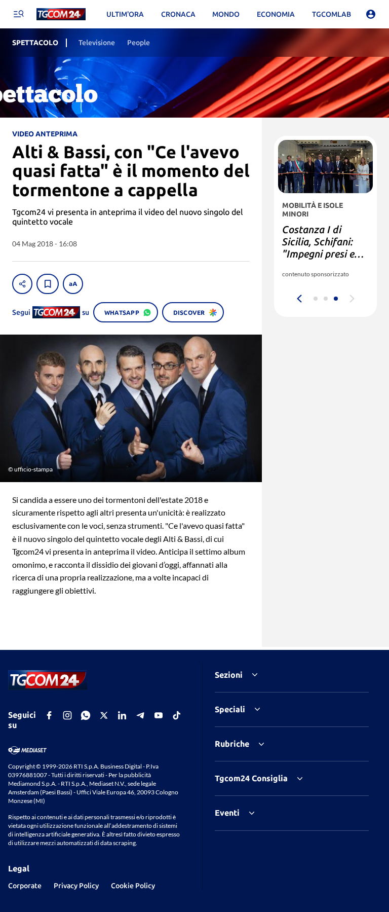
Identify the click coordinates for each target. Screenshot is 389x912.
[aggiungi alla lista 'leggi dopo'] (47, 284)
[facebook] (49, 715)
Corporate (25, 886)
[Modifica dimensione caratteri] (73, 284)
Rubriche (232, 743)
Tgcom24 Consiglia (251, 778)
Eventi (227, 812)
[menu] (18, 14)
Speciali (230, 709)
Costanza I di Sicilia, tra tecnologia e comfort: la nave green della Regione (319, 260)
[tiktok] (177, 715)
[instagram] (67, 715)
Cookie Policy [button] (133, 886)
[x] (104, 715)
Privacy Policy (76, 886)
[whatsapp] (86, 715)
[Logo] (61, 14)
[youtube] (158, 715)
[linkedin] (122, 715)
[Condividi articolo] (22, 284)
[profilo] (371, 14)
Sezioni (229, 674)
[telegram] (140, 715)
